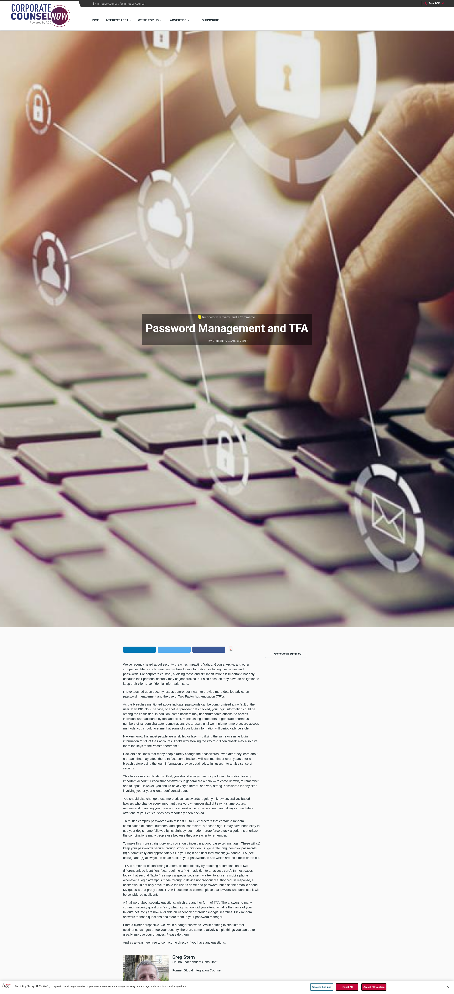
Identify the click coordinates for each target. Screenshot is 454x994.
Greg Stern (219, 340)
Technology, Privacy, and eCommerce (228, 317)
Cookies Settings (321, 987)
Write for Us (148, 20)
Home (95, 20)
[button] (139, 650)
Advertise (178, 20)
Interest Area (117, 20)
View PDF (238, 649)
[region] (227, 987)
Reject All (347, 987)
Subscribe (210, 20)
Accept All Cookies (373, 987)
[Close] (448, 987)
